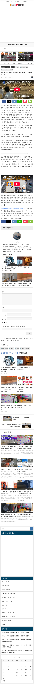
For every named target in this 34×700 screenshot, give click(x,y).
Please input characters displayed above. (14, 326)
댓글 (3, 292)
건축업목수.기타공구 (5, 67)
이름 (3, 307)
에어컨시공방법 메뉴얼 (8, 612)
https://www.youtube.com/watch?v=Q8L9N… (14, 208)
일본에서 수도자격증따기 (8, 597)
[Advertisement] (17, 25)
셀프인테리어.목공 (6, 620)
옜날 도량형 (5, 69)
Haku (17, 242)
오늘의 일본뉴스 (6, 589)
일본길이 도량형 (24, 67)
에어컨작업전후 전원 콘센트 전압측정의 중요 (17, 632)
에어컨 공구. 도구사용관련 (9, 616)
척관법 (11, 69)
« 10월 (3, 681)
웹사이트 (4, 319)
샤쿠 (18, 67)
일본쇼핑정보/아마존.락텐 (8, 593)
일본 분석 (4, 605)
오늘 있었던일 (5, 581)
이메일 (4, 315)
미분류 (12, 67)
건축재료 (4, 608)
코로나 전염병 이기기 (7, 601)
